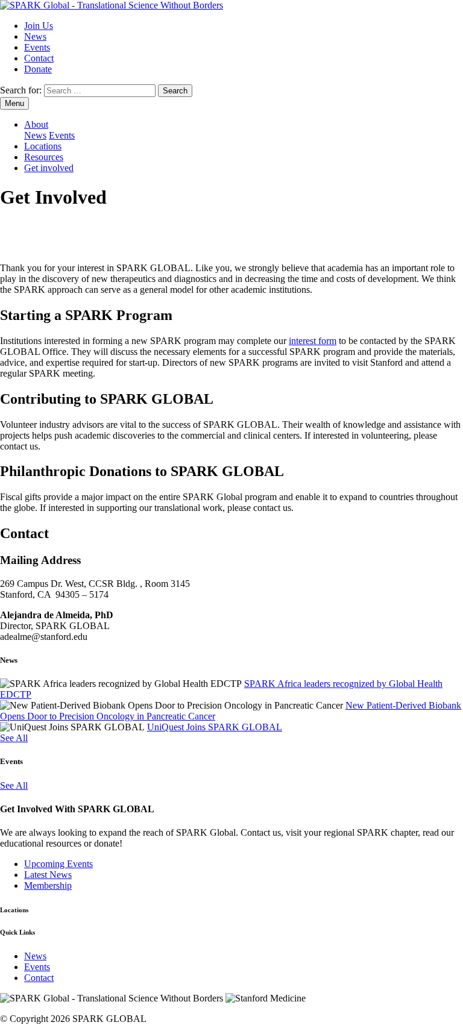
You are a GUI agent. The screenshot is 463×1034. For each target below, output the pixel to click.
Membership (48, 885)
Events (37, 47)
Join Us (38, 25)
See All (14, 738)
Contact (39, 58)
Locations (42, 146)
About (36, 124)
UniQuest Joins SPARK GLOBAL (214, 727)
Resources (43, 157)
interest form (312, 341)
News (35, 36)
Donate (38, 69)
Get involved (49, 168)
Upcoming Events (58, 864)
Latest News (48, 875)
